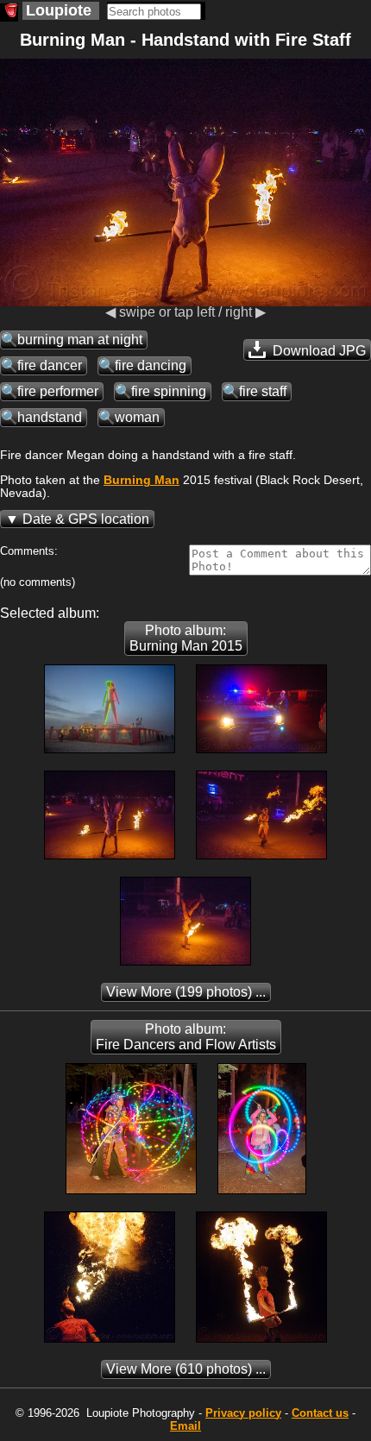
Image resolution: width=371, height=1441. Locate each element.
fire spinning (168, 391)
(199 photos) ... (186, 992)
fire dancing (150, 365)
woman (137, 417)
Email (185, 1425)
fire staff (262, 391)
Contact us (320, 1412)
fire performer (57, 391)
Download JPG (317, 350)
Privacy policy (243, 1412)
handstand (49, 417)
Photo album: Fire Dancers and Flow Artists (186, 1037)
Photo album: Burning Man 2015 (185, 638)
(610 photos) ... (186, 1369)
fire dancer (49, 365)
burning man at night (79, 339)
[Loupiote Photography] (9, 12)
